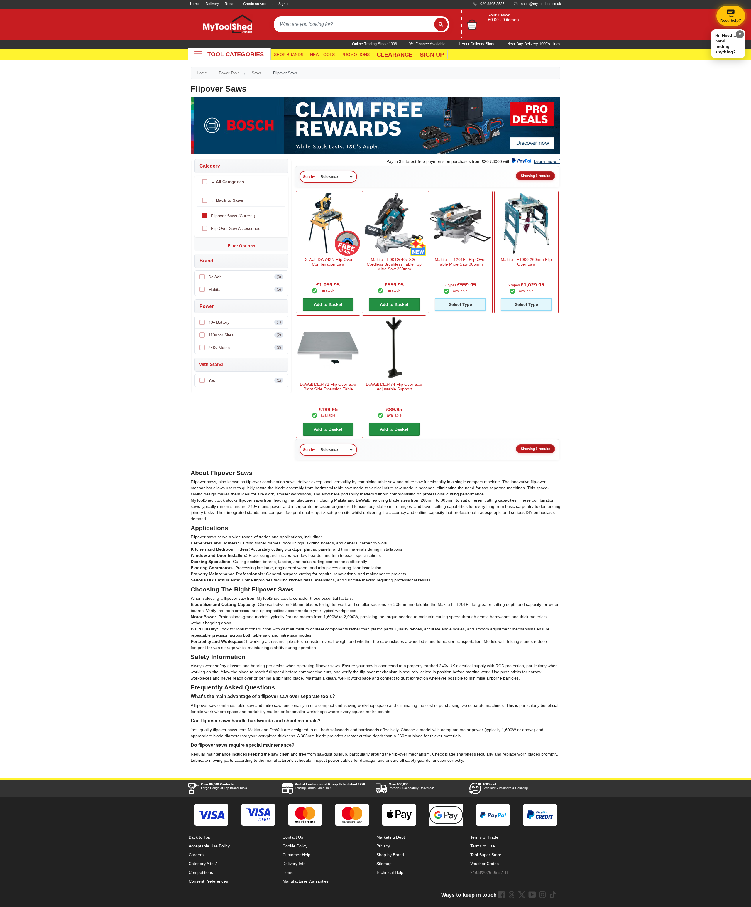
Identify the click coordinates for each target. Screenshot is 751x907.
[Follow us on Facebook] (501, 894)
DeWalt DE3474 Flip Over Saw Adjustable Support (394, 386)
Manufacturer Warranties (306, 881)
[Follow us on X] (522, 894)
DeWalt (244, 276)
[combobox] (354, 24)
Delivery (212, 4)
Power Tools (229, 73)
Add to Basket (328, 304)
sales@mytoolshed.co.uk (541, 4)
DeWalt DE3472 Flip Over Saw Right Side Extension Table (328, 386)
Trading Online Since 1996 (330, 786)
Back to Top (199, 837)
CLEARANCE (394, 54)
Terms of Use (482, 846)
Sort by (309, 177)
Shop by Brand (390, 854)
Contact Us (293, 837)
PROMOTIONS (355, 54)
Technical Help (389, 872)
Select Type (460, 304)
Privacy (383, 846)
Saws (256, 73)
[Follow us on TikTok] (552, 894)
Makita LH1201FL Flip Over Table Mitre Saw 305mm (460, 262)
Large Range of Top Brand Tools (224, 786)
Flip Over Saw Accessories (235, 228)
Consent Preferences (208, 881)
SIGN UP (432, 54)
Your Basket (499, 15)
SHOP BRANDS (288, 54)
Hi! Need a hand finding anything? (725, 43)
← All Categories (227, 181)
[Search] (441, 24)
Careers (196, 854)
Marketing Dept (390, 837)
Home (195, 4)
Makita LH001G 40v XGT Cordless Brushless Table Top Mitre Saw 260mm (394, 264)
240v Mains (244, 347)
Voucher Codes (484, 863)
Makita (244, 289)
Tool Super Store (485, 854)
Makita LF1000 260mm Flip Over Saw (526, 262)
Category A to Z (203, 863)
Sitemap (384, 863)
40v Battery (244, 322)
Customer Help (296, 854)
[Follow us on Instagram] (542, 894)
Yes (244, 380)
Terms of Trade (484, 837)
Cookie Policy (295, 846)
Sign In (284, 4)
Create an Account (258, 4)
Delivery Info (294, 863)
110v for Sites (244, 335)
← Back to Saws (227, 200)
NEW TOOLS (322, 54)
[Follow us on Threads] (511, 894)
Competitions (201, 872)
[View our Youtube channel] (532, 894)
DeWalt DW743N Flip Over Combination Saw (328, 262)
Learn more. (545, 161)
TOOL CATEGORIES (235, 54)
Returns (231, 4)
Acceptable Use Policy (209, 846)
